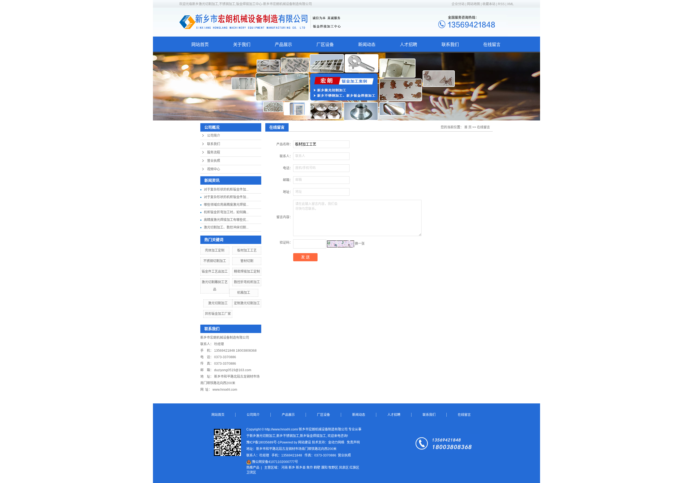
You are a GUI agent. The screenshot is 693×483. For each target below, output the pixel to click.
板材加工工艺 (247, 250)
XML (510, 4)
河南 (284, 467)
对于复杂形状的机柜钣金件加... (226, 189)
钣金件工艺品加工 (215, 271)
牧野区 (333, 467)
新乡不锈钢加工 (287, 436)
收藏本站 (488, 4)
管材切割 (246, 261)
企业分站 (458, 4)
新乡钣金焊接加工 (313, 436)
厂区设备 (325, 44)
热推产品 (252, 467)
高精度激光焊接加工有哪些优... (226, 220)
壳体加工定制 (214, 250)
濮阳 (324, 467)
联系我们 (450, 44)
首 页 (468, 127)
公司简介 (213, 136)
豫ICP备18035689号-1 (263, 442)
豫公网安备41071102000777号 (274, 462)
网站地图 (474, 4)
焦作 (309, 467)
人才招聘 (408, 44)
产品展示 (283, 44)
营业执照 (213, 161)
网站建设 (304, 442)
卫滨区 (251, 472)
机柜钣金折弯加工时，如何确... (226, 212)
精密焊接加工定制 (247, 271)
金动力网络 (336, 442)
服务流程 (213, 152)
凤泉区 (344, 467)
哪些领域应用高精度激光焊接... (226, 205)
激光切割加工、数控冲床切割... (226, 227)
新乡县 (301, 467)
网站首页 (200, 44)
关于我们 (241, 44)
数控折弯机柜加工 (247, 282)
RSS (501, 4)
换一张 (360, 244)
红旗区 (354, 467)
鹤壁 (317, 467)
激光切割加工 (218, 303)
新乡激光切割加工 (263, 436)
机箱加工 (243, 293)
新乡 (292, 467)
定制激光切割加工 (247, 303)
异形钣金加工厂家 (218, 314)
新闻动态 (366, 44)
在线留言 (492, 44)
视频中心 (213, 169)
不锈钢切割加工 (214, 261)
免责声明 (353, 442)
